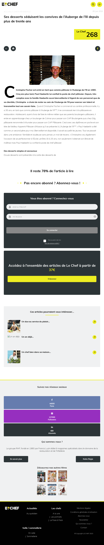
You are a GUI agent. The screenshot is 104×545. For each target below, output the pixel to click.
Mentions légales (84, 508)
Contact (84, 527)
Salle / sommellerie (31, 528)
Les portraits (56, 517)
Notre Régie (88, 459)
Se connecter (52, 230)
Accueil (7, 12)
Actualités (32, 508)
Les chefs (56, 508)
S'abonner (52, 279)
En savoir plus (16, 459)
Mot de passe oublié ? (52, 243)
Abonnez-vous (84, 516)
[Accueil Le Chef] (10, 4)
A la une (56, 513)
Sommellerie (32, 536)
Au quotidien (32, 513)
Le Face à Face (56, 520)
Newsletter (83, 520)
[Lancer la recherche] (93, 4)
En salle (32, 533)
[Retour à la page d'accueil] (12, 508)
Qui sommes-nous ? (84, 523)
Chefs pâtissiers (21, 12)
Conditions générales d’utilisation (83, 512)
